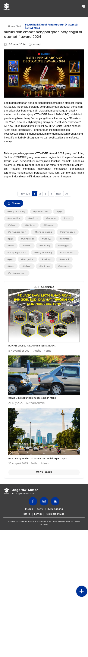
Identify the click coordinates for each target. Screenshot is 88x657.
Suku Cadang (55, 509)
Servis (40, 509)
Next (58, 193)
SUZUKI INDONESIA (26, 521)
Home (11, 26)
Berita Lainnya (44, 472)
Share (16, 203)
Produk (29, 509)
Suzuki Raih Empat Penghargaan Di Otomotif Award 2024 (51, 26)
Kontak (38, 514)
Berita (20, 26)
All (66, 193)
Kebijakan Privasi (55, 514)
